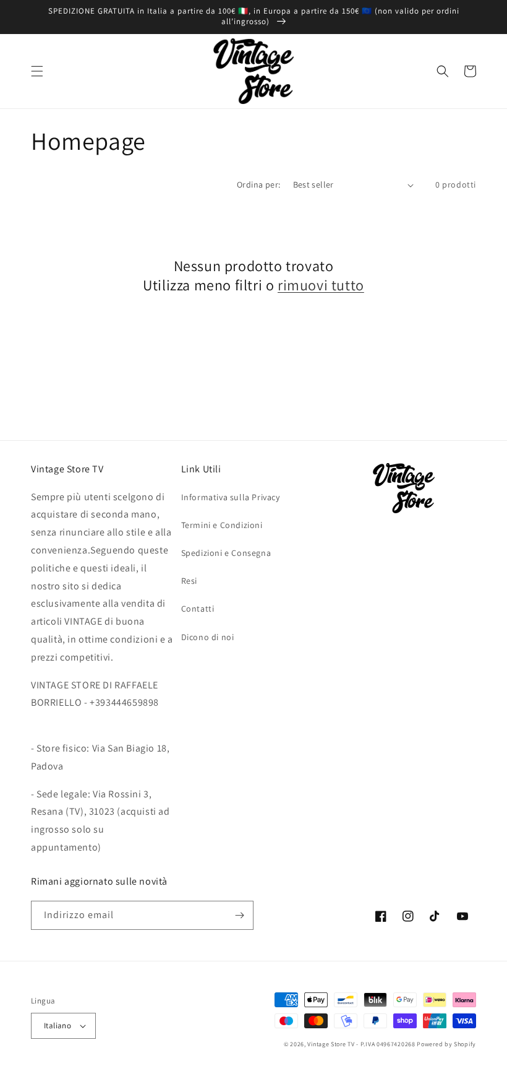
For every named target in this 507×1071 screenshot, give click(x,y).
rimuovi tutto (321, 285)
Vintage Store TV (330, 1044)
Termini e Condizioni (222, 525)
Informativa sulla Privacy (230, 497)
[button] (37, 71)
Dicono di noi (207, 637)
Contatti (198, 608)
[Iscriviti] (239, 915)
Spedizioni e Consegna (226, 552)
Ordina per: (258, 184)
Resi (189, 580)
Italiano (57, 1025)
